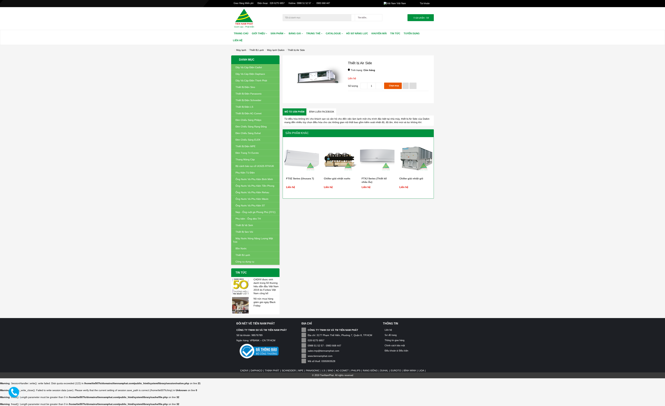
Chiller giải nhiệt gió (411, 178)
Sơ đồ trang (391, 335)
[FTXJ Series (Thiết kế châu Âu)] (377, 156)
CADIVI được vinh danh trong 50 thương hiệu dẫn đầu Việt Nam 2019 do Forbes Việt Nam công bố (266, 286)
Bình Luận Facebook (321, 111)
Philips (355, 370)
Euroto (396, 370)
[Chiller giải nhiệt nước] (339, 156)
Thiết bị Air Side (296, 50)
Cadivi (244, 370)
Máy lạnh (241, 50)
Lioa (421, 370)
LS (323, 370)
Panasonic (313, 370)
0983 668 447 (323, 3)
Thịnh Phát (272, 370)
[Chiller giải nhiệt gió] (415, 156)
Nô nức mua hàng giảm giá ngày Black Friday (265, 302)
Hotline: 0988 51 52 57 (299, 3)
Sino (330, 370)
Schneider (289, 370)
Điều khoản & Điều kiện (396, 350)
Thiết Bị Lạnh (256, 50)
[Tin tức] (240, 285)
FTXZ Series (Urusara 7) (300, 178)
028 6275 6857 (277, 3)
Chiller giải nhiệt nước (337, 178)
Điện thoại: (263, 3)
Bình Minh (410, 370)
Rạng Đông (370, 370)
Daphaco (256, 370)
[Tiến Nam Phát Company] (244, 18)
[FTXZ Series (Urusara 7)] (302, 156)
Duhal (384, 370)
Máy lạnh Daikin (276, 50)
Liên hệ (352, 78)
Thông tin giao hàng (394, 340)
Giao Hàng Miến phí (243, 3)
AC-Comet (342, 370)
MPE (300, 370)
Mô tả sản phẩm (294, 111)
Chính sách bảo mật (395, 345)
